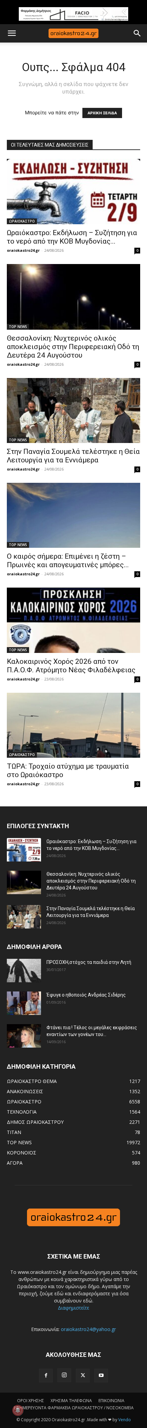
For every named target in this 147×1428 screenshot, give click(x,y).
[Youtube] (101, 1375)
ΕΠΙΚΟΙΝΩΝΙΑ (111, 1401)
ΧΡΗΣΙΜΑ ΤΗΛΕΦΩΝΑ (71, 1401)
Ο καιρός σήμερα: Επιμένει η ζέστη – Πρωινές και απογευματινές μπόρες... (68, 560)
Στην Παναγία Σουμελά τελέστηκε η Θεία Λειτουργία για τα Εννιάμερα (73, 455)
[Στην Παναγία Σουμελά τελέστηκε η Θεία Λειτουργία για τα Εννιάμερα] (73, 410)
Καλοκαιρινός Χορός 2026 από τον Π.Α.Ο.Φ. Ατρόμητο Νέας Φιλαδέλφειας (71, 665)
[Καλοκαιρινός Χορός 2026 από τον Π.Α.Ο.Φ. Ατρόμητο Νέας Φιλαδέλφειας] (73, 620)
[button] (12, 33)
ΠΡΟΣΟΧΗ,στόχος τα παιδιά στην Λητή (88, 962)
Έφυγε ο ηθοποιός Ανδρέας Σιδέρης (86, 995)
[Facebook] (46, 1375)
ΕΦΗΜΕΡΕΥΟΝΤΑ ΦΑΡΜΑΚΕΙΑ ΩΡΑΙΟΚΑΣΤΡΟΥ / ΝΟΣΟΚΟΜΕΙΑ (74, 1408)
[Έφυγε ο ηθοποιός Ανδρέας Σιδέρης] (24, 1003)
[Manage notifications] (17, 1410)
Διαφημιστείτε (73, 1307)
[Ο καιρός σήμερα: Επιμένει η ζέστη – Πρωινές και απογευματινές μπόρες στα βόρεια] (73, 515)
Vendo (124, 1420)
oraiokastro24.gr (23, 250)
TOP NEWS (18, 326)
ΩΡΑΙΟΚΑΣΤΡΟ (22, 221)
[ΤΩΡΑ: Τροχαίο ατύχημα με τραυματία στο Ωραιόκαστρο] (73, 725)
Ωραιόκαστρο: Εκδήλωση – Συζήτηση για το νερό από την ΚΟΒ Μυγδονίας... (72, 237)
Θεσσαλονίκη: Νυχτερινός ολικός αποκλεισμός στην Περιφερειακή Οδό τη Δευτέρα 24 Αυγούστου (73, 346)
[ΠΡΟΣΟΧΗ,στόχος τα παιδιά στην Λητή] (24, 970)
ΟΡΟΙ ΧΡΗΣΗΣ (30, 1401)
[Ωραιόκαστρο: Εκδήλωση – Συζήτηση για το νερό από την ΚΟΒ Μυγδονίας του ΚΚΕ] (73, 192)
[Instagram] (64, 1375)
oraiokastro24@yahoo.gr (88, 1329)
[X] (83, 1375)
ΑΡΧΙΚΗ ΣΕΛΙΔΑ (102, 113)
